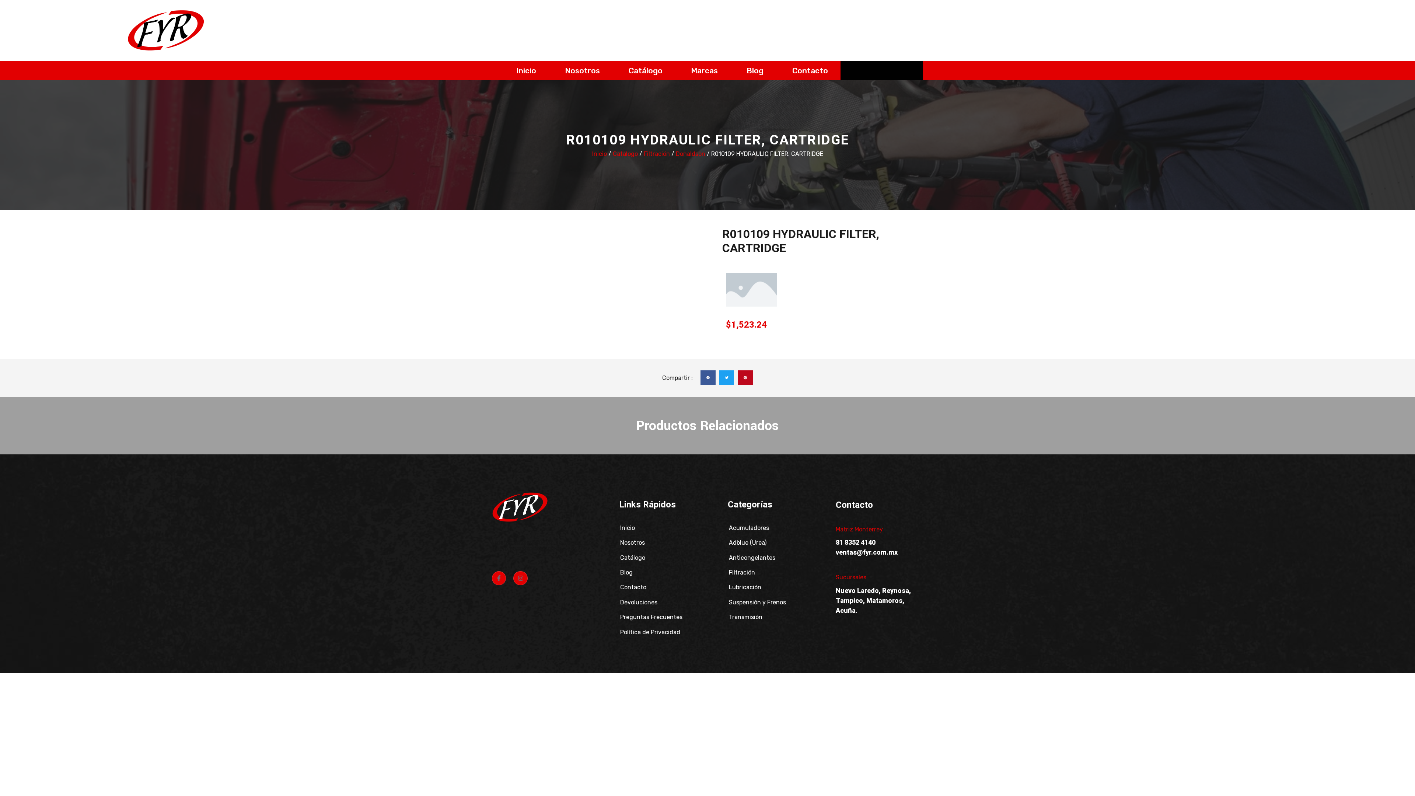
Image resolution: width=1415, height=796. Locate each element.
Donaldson (690, 153)
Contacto (810, 70)
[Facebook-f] (499, 578)
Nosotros (582, 70)
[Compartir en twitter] (726, 377)
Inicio (526, 70)
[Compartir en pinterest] (745, 377)
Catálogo (646, 70)
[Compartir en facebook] (708, 377)
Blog (755, 70)
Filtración (657, 153)
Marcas (704, 70)
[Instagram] (520, 578)
